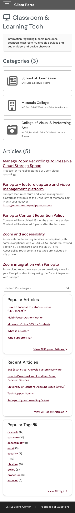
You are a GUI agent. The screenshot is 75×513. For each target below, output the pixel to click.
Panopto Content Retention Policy (33, 215)
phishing (13, 464)
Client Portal (24, 4)
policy (11, 469)
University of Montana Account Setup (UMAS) (36, 386)
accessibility (16, 443)
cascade (13, 432)
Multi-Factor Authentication (25, 317)
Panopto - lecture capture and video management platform (36, 186)
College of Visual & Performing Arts (46, 125)
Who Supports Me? (20, 337)
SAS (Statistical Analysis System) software (35, 369)
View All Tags (56, 491)
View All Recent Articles (49, 412)
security (13, 453)
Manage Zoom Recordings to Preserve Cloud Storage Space (37, 163)
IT (9, 459)
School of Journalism (39, 78)
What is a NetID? (18, 331)
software (13, 437)
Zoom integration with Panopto (31, 264)
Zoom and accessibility (24, 234)
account (13, 480)
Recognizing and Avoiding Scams (28, 400)
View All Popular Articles (49, 349)
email (11, 448)
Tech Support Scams (21, 393)
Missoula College (35, 102)
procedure (14, 475)
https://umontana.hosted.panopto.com (27, 205)
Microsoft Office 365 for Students (29, 324)
